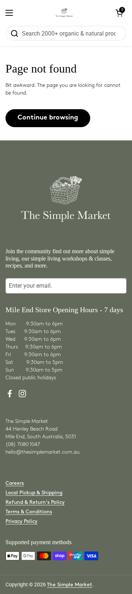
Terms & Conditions (29, 511)
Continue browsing (48, 118)
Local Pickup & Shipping (34, 492)
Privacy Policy (21, 521)
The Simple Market (69, 584)
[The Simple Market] (64, 12)
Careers (15, 483)
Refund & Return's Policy (35, 502)
